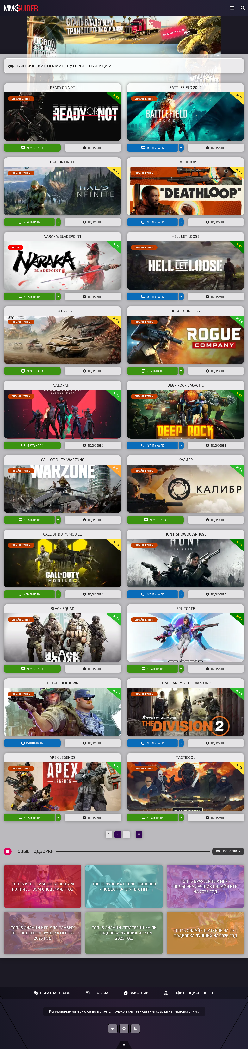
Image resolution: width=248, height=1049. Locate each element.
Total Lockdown (62, 683)
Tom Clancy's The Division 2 (185, 683)
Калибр (185, 459)
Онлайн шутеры (21, 98)
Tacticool (185, 757)
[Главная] (21, 8)
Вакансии (139, 993)
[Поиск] (243, 8)
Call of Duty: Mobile (62, 534)
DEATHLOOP (185, 162)
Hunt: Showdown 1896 (185, 534)
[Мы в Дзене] (124, 1028)
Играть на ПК (34, 147)
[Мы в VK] (113, 1028)
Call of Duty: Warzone (62, 459)
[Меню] (232, 8)
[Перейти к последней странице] (139, 834)
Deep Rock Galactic (185, 385)
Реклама (99, 993)
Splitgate (185, 608)
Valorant (62, 385)
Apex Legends (62, 757)
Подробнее (95, 147)
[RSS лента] (135, 1028)
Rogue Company (186, 311)
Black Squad (62, 608)
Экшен (15, 247)
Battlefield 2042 (185, 87)
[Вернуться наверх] (124, 1045)
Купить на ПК (155, 147)
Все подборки (226, 851)
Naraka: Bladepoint (63, 236)
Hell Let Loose (185, 236)
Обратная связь (55, 993)
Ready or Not (62, 87)
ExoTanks (62, 311)
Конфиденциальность (192, 993)
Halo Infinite (62, 162)
